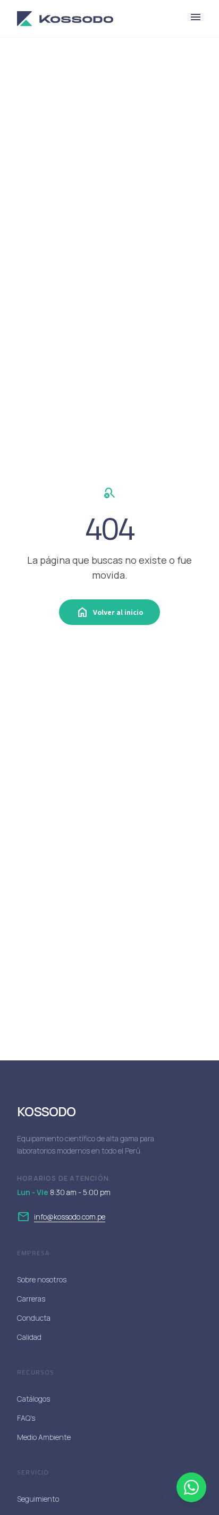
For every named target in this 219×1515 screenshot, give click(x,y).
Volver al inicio (109, 612)
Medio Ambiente (44, 1437)
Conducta (33, 1318)
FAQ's (26, 1418)
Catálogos (33, 1399)
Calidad (29, 1337)
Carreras (31, 1299)
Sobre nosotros (41, 1279)
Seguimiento (38, 1499)
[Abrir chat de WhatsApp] (191, 1487)
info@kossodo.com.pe (69, 1217)
